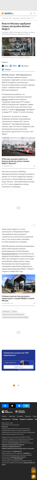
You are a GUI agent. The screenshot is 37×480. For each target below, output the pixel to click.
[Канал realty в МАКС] (5, 406)
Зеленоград (6, 311)
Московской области (9, 254)
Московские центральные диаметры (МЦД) (15, 317)
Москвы (5, 99)
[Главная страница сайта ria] (2, 13)
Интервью (20, 416)
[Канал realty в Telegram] (26, 406)
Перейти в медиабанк (25, 57)
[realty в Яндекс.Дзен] (12, 406)
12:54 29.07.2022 (7, 18)
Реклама (15, 419)
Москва (14, 311)
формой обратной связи (18, 457)
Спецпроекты (6, 419)
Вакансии (5, 426)
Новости (4, 416)
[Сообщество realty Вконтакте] (19, 406)
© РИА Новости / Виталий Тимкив (10, 57)
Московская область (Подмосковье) (13, 314)
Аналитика (12, 416)
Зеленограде (20, 109)
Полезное (28, 416)
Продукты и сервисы (26, 419)
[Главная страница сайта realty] (11, 13)
